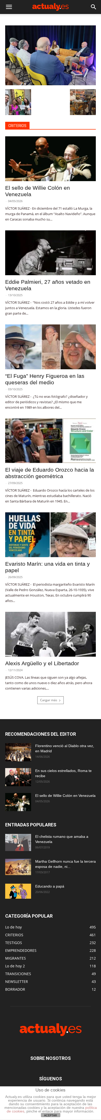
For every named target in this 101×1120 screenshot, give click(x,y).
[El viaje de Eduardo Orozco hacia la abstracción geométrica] (50, 441)
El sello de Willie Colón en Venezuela (65, 795)
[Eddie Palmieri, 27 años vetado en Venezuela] (50, 252)
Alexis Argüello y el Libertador (42, 663)
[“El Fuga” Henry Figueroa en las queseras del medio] (50, 346)
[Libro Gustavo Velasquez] (50, 84)
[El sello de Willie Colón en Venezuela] (50, 158)
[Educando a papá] (18, 891)
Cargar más (48, 700)
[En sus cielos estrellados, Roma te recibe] (18, 777)
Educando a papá (49, 886)
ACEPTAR (50, 1115)
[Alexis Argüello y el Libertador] (50, 634)
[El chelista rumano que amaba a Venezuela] (18, 842)
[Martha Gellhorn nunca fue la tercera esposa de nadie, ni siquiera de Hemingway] (18, 867)
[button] (9, 7)
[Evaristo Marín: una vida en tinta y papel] (50, 534)
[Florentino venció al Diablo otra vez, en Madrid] (18, 752)
